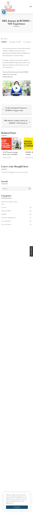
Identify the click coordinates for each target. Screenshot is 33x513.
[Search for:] (16, 188)
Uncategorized (16, 221)
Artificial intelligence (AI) (9, 202)
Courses (16, 207)
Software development (16, 217)
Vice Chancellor (16, 224)
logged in (12, 172)
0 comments (27, 42)
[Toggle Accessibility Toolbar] (4, 12)
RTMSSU (16, 214)
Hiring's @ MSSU (16, 211)
